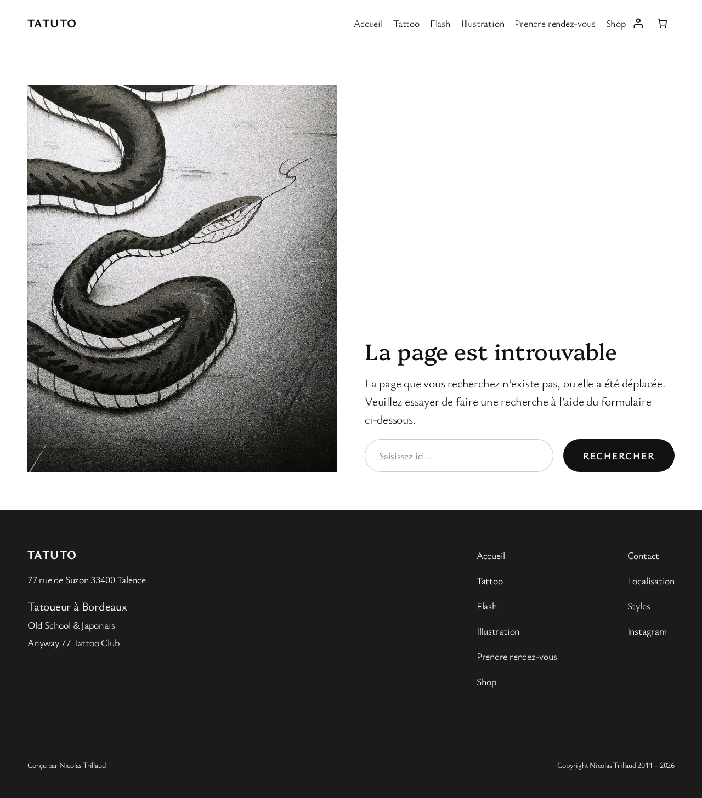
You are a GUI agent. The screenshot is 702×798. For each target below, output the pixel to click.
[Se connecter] (638, 23)
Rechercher (619, 455)
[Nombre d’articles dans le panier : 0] (662, 23)
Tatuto (52, 23)
